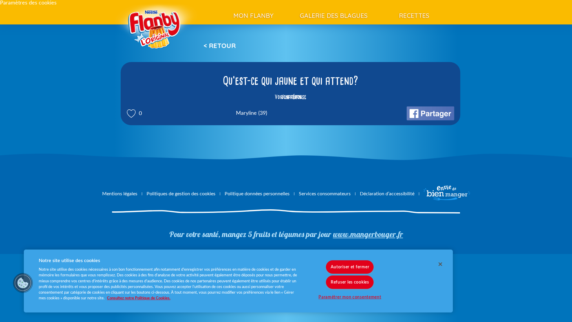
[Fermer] (440, 264)
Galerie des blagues (334, 15)
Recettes (414, 15)
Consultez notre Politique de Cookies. (138, 298)
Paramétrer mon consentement (349, 297)
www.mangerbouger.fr (368, 234)
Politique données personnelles (257, 193)
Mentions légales (119, 193)
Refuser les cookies (350, 282)
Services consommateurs (325, 193)
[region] (238, 281)
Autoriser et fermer (350, 267)
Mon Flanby (253, 15)
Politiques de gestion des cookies (181, 193)
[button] (22, 282)
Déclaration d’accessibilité (387, 193)
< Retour (219, 45)
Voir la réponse (290, 96)
